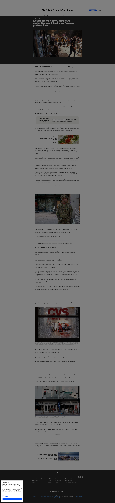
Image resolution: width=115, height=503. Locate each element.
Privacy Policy (5, 496)
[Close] (22, 482)
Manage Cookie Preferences (12, 498)
